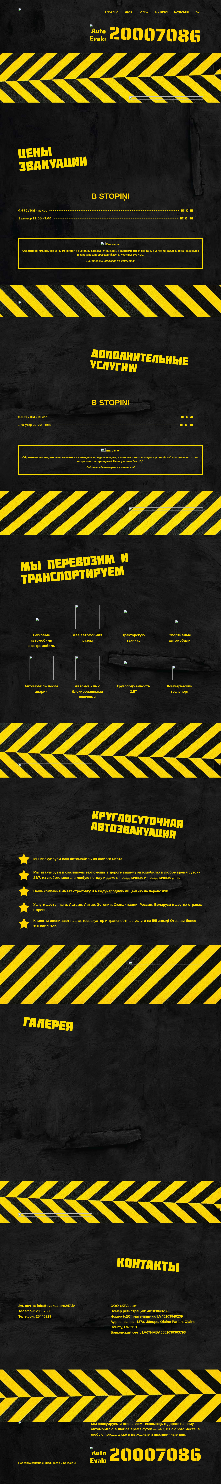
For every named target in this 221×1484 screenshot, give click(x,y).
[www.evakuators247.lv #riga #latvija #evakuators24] (173, 1069)
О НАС (144, 11)
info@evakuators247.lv (56, 1306)
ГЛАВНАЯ (111, 11)
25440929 (43, 1316)
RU (197, 11)
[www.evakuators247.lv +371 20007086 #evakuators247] (48, 1141)
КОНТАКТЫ (181, 11)
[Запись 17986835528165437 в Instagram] (110, 1105)
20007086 (155, 34)
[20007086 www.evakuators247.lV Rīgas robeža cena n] (173, 1141)
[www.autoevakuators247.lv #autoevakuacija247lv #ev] (110, 1069)
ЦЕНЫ (129, 11)
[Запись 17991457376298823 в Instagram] (48, 1105)
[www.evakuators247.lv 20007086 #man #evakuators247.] (48, 1069)
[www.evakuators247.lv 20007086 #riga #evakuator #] (173, 1105)
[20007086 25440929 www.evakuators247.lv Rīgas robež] (110, 1141)
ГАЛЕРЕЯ (161, 11)
